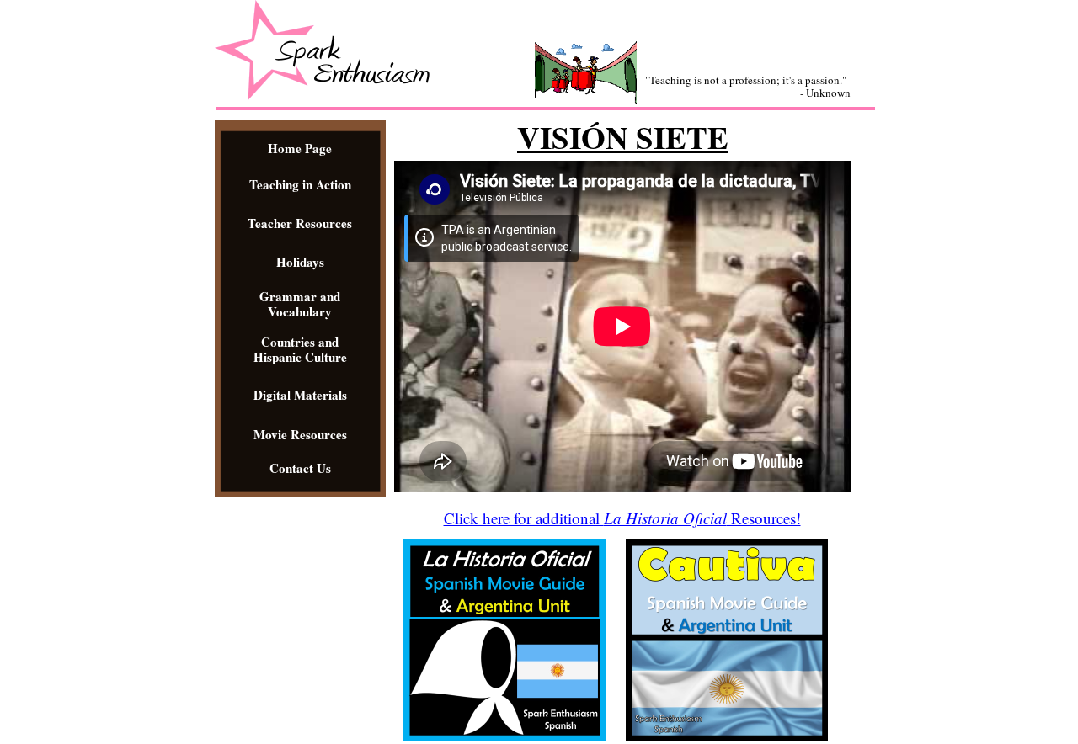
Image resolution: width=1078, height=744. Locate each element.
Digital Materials (300, 394)
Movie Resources (300, 434)
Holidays (300, 261)
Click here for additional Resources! (622, 518)
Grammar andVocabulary (299, 304)
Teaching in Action (300, 184)
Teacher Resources (300, 223)
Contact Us (300, 468)
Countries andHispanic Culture (300, 349)
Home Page (300, 148)
